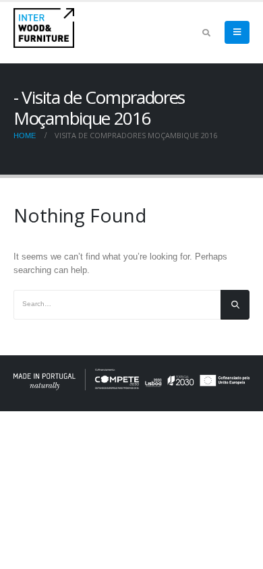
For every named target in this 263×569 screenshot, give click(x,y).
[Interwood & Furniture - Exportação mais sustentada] (43, 28)
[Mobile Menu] (237, 32)
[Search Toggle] (206, 33)
